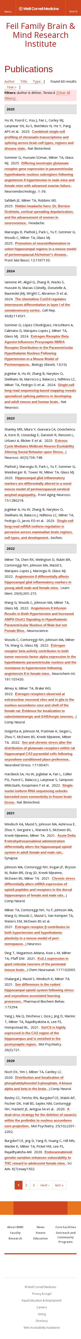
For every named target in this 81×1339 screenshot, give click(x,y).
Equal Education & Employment (41, 1300)
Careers (42, 1307)
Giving (42, 1314)
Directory (42, 1321)
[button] (73, 8)
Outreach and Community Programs (66, 1237)
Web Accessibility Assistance (42, 1328)
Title (23, 81)
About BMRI (15, 1227)
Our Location (7, 1208)
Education (40, 1238)
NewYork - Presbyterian (40, 1270)
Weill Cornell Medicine (40, 1261)
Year (10, 87)
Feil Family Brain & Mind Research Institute (40, 34)
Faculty (15, 1233)
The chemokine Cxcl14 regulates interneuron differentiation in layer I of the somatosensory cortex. (37, 304)
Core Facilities (65, 1227)
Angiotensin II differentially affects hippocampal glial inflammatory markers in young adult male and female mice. (37, 582)
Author (9, 81)
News (41, 1227)
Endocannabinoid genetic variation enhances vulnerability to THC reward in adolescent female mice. (38, 1157)
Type (37, 81)
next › (45, 1185)
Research (15, 1238)
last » (59, 1185)
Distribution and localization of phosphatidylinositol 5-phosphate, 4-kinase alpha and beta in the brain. (38, 1083)
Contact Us (74, 1208)
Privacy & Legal (41, 1294)
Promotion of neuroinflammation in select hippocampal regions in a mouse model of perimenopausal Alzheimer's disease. (40, 248)
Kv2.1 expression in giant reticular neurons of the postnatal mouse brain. (36, 964)
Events (40, 1233)
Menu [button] (7, 12)
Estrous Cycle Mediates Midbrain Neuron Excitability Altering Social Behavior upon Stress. (39, 446)
